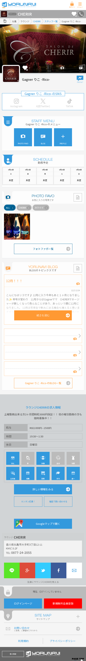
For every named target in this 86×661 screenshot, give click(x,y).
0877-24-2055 (21, 552)
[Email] (74, 570)
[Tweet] (43, 570)
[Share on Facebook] (58, 570)
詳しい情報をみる (43, 489)
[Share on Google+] (27, 570)
